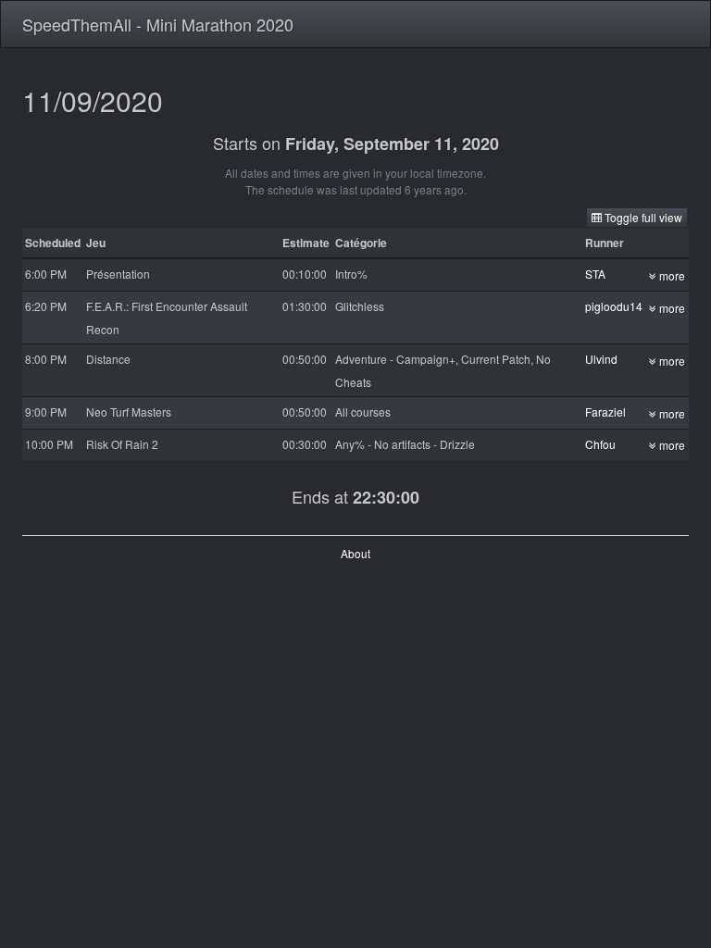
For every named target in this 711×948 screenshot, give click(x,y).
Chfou (600, 444)
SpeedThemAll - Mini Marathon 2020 (157, 24)
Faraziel (605, 411)
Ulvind (601, 359)
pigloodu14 (613, 306)
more (670, 275)
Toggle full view (642, 217)
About (355, 553)
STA (595, 273)
